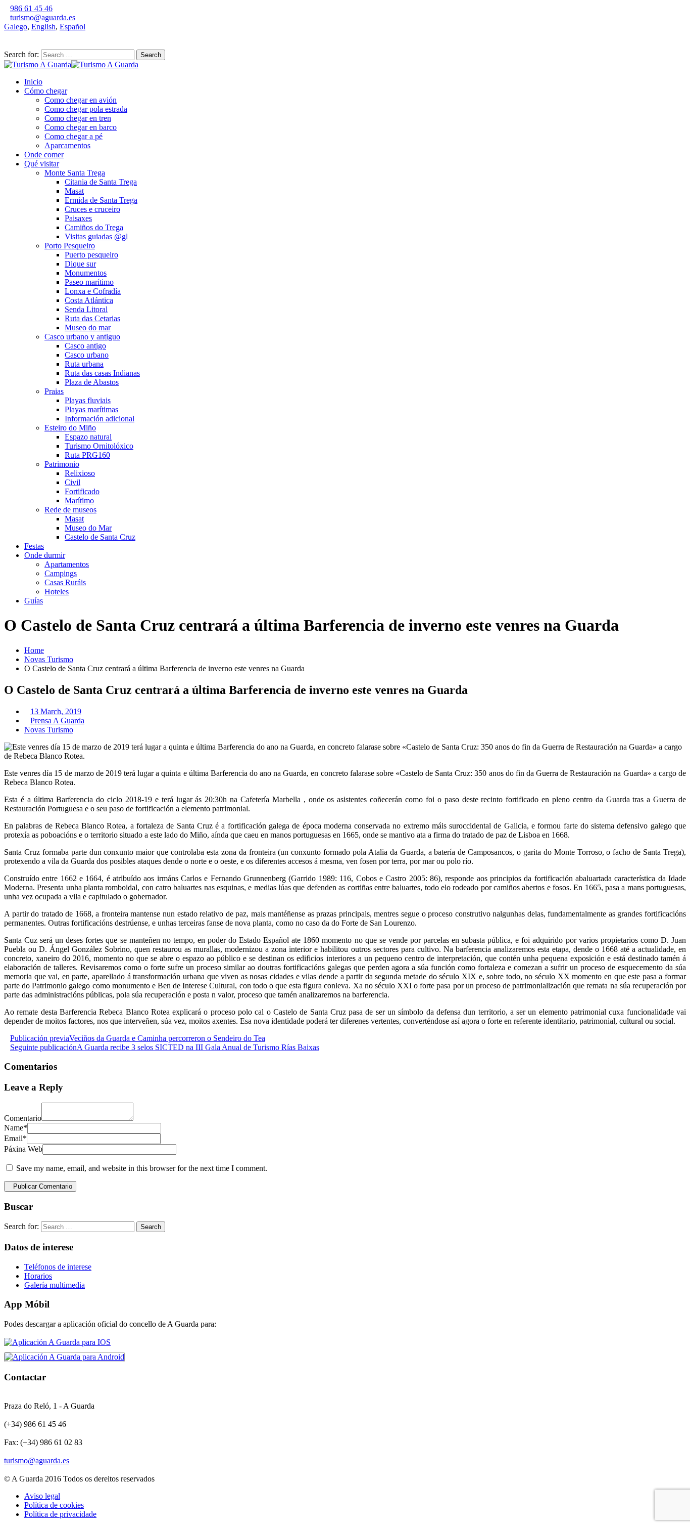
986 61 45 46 (31, 8)
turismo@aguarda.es (42, 17)
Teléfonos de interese (57, 1266)
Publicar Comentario (42, 1186)
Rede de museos (70, 509)
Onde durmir (44, 555)
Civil (72, 482)
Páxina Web (23, 1149)
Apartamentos (66, 564)
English (43, 26)
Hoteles (56, 591)
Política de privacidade (60, 1514)
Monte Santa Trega (74, 172)
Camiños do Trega (94, 227)
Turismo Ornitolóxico (99, 446)
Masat (74, 191)
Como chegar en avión (80, 100)
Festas (34, 546)
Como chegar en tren (77, 118)
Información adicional (99, 418)
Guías (33, 600)
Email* (15, 1138)
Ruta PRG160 (87, 455)
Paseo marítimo (89, 282)
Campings (60, 573)
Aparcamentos (67, 145)
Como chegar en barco (80, 127)
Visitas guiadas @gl (96, 236)
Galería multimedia (54, 1285)
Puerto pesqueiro (91, 254)
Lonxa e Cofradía (93, 291)
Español (72, 26)
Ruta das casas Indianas (102, 373)
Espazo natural (88, 436)
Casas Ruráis (65, 582)
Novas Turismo (48, 659)
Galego (15, 26)
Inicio (33, 81)
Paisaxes (78, 218)
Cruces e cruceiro (92, 209)
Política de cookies (54, 1505)
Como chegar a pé (73, 136)
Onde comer (44, 154)
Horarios (38, 1276)
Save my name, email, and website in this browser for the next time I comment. (141, 1168)
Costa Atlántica (89, 300)
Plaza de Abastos (92, 382)
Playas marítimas (91, 409)
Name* (15, 1127)
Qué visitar (41, 163)
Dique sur (80, 263)
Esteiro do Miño (70, 427)
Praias (54, 391)
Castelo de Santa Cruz (100, 537)
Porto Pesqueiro (69, 245)
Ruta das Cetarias (92, 318)
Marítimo (79, 500)
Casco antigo (85, 345)
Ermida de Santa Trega (101, 200)
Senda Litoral (86, 309)
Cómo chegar (45, 90)
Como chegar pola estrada (85, 109)
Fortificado (82, 491)
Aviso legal (42, 1496)
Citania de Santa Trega (101, 182)
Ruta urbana (84, 364)
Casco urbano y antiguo (82, 336)
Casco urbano (87, 355)
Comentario (22, 1118)
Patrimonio (61, 464)
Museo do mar (88, 327)
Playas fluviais (88, 400)
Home (34, 650)
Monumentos (86, 273)
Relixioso (80, 473)
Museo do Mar (88, 527)
